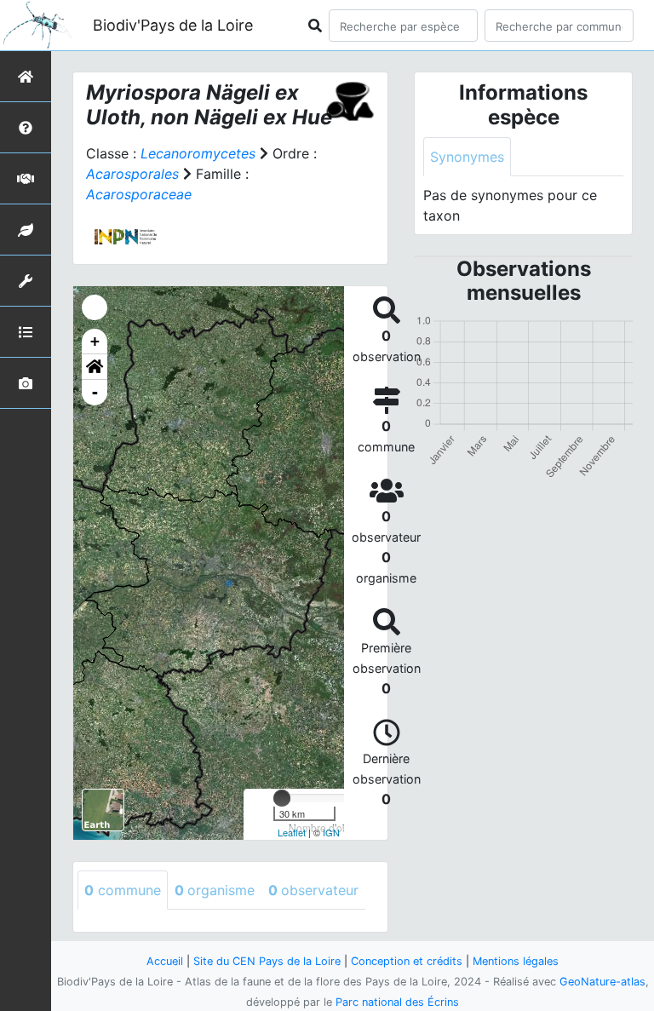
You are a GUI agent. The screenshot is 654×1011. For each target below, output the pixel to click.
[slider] (281, 798)
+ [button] (95, 341)
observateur (313, 890)
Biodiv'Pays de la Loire (173, 25)
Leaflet (292, 832)
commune (122, 890)
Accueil (164, 961)
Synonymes (467, 156)
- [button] (95, 392)
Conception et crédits (406, 961)
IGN (331, 832)
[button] (94, 367)
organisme (215, 890)
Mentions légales (516, 961)
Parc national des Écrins (397, 1002)
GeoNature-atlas (602, 981)
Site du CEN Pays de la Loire (267, 961)
